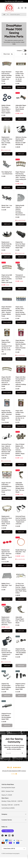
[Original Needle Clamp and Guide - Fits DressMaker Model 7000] (21, 641)
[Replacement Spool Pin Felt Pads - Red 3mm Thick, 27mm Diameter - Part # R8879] (7, 542)
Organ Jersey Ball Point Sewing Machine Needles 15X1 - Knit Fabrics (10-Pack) (7, 278)
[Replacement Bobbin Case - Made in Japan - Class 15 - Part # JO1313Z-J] (7, 609)
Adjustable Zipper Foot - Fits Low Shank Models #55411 (21, 108)
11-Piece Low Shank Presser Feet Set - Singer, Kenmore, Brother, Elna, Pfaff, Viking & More (21, 588)
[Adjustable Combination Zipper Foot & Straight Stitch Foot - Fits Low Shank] (21, 474)
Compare (19, 50)
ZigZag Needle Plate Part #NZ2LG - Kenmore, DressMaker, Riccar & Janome (20, 210)
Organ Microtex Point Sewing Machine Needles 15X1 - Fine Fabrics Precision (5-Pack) (21, 345)
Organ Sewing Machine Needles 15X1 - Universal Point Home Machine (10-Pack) (7, 415)
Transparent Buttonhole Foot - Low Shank (21, 276)
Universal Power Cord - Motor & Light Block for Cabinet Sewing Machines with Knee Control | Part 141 (6, 449)
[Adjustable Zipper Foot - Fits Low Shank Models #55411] (21, 97)
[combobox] (14, 14)
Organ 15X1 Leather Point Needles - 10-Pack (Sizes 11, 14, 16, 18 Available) (20, 76)
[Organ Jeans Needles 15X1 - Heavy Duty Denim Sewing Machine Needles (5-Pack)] (21, 299)
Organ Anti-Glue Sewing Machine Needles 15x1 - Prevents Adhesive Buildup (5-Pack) (21, 381)
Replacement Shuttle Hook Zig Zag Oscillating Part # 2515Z (6, 244)
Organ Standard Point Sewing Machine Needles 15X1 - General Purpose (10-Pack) (7, 76)
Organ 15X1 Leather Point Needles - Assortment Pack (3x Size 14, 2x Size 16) (21, 415)
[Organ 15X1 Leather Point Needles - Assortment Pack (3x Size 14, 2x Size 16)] (21, 402)
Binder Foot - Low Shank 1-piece (7, 206)
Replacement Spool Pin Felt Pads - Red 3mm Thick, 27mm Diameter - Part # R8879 (7, 554)
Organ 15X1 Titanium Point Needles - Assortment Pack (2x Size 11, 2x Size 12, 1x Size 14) (7, 346)
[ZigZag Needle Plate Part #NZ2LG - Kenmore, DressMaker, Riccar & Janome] (21, 197)
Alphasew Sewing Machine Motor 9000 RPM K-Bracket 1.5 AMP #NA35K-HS (21, 140)
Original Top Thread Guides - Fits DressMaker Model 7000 (6, 686)
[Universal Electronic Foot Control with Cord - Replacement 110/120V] (7, 641)
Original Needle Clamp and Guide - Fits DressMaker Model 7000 (21, 651)
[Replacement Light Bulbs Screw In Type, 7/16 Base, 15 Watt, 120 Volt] (7, 129)
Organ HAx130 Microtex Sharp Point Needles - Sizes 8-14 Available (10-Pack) (6, 381)
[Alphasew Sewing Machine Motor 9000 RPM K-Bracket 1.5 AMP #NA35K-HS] (21, 129)
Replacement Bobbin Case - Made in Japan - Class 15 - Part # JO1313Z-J (6, 620)
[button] (22, 8)
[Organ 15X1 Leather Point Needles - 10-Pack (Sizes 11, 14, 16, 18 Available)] (21, 64)
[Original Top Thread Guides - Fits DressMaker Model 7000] (7, 675)
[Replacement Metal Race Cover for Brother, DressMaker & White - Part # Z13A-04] (7, 508)
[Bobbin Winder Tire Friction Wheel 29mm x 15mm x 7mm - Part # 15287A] (7, 97)
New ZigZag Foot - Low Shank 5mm (7, 173)
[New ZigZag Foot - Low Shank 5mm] (7, 164)
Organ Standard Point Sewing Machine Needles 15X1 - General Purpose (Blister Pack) (7, 311)
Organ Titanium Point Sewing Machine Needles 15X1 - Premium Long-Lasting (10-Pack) (21, 176)
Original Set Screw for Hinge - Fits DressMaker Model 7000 (21, 244)
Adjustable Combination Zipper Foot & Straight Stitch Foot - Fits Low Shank (20, 487)
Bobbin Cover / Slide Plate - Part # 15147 (7, 585)
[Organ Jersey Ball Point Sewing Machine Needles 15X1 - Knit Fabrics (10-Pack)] (7, 267)
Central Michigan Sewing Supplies (12, 853)
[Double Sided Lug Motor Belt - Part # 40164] (21, 542)
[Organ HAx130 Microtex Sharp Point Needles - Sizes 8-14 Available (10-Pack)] (7, 369)
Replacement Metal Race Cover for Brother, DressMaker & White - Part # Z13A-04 (7, 520)
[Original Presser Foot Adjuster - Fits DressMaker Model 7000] (7, 705)
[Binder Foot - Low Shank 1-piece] (7, 197)
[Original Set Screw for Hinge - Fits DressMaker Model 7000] (21, 234)
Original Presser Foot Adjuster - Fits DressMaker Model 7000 (6, 716)
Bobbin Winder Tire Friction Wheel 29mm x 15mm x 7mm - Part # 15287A (6, 109)
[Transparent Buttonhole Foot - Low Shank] (21, 267)
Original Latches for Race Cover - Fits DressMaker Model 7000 (20, 686)
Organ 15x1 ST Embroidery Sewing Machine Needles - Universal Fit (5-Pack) (6, 487)
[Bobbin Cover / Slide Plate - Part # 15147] (7, 575)
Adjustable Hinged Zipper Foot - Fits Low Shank (20, 619)
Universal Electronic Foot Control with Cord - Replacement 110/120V (7, 652)
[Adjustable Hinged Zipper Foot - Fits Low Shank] (21, 609)
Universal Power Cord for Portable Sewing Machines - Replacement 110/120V (21, 519)
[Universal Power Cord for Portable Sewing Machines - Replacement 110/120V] (21, 508)
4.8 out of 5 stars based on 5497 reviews (14, 771)
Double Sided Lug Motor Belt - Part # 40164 (21, 551)
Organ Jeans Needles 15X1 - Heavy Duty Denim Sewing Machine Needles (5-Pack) (21, 311)
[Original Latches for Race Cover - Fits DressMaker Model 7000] (21, 675)
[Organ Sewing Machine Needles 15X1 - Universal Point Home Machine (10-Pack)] (7, 402)
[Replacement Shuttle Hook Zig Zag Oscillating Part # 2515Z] (7, 234)
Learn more (20, 1)
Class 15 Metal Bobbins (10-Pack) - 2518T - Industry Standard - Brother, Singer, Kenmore (20, 449)
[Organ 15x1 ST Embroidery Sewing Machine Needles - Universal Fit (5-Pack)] (7, 474)
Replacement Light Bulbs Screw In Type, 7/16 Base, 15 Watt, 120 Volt (7, 140)
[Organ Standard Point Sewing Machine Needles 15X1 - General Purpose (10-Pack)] (7, 64)
